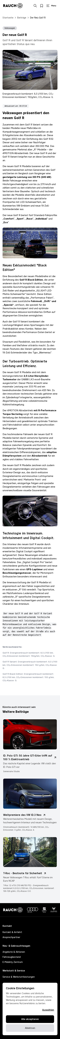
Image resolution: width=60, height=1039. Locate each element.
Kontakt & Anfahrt (12, 932)
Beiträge (21, 17)
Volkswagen (9, 28)
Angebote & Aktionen (14, 951)
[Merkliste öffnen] (41, 6)
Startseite (8, 17)
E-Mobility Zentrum (13, 962)
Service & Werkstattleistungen (19, 976)
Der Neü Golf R (38, 17)
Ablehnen (30, 1028)
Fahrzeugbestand (12, 957)
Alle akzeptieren (30, 1019)
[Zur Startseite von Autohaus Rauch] (13, 6)
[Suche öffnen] (35, 6)
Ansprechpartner (11, 937)
